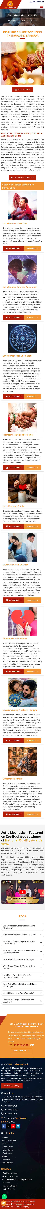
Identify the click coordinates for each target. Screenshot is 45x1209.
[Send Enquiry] (3, 1203)
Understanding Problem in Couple (20, 710)
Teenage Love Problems (15, 638)
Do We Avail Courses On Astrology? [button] (18, 959)
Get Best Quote (23, 90)
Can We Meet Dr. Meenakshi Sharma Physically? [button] (19, 926)
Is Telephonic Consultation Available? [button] (19, 934)
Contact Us (7, 1143)
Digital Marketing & (8, 1206)
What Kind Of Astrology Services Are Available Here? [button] (19, 942)
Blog (5, 1156)
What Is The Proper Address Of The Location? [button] (18, 1000)
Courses (6, 1182)
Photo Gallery (8, 1147)
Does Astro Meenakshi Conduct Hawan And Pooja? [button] (20, 985)
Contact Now (20, 1051)
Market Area (8, 1163)
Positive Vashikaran (10, 1173)
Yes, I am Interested (24, 177)
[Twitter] (8, 1126)
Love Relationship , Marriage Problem (17, 1179)
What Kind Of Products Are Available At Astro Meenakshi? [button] (20, 951)
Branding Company (22, 1206)
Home (5, 1137)
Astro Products (9, 1189)
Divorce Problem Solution (15, 564)
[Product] (22, 63)
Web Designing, (28, 1204)
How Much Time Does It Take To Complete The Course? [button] (17, 976)
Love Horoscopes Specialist (17, 356)
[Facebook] (4, 1126)
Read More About (11, 1086)
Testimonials (8, 1153)
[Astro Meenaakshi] (10, 4)
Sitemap (6, 1159)
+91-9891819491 (38, 2)
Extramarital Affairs (12, 778)
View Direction (21, 1118)
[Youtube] (13, 1126)
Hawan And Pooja (9, 1186)
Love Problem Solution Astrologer (20, 287)
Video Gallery (8, 1150)
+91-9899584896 (18, 1045)
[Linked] (18, 1126)
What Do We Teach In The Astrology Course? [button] (19, 967)
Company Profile (9, 1140)
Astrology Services (10, 1176)
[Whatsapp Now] (4, 1196)
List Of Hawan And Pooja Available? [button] (18, 993)
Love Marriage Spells (13, 506)
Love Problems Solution (15, 223)
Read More (31, 248)
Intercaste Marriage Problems (18, 435)
